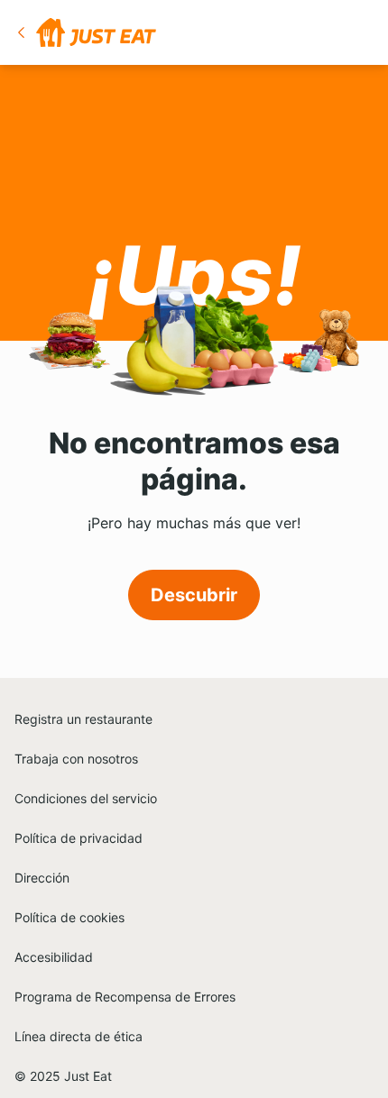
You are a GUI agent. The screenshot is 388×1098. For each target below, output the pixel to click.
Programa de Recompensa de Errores (125, 996)
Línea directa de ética (78, 1036)
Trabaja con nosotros (76, 758)
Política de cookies (69, 917)
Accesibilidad (53, 957)
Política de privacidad (78, 838)
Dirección (41, 877)
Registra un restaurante (83, 719)
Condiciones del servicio (85, 798)
